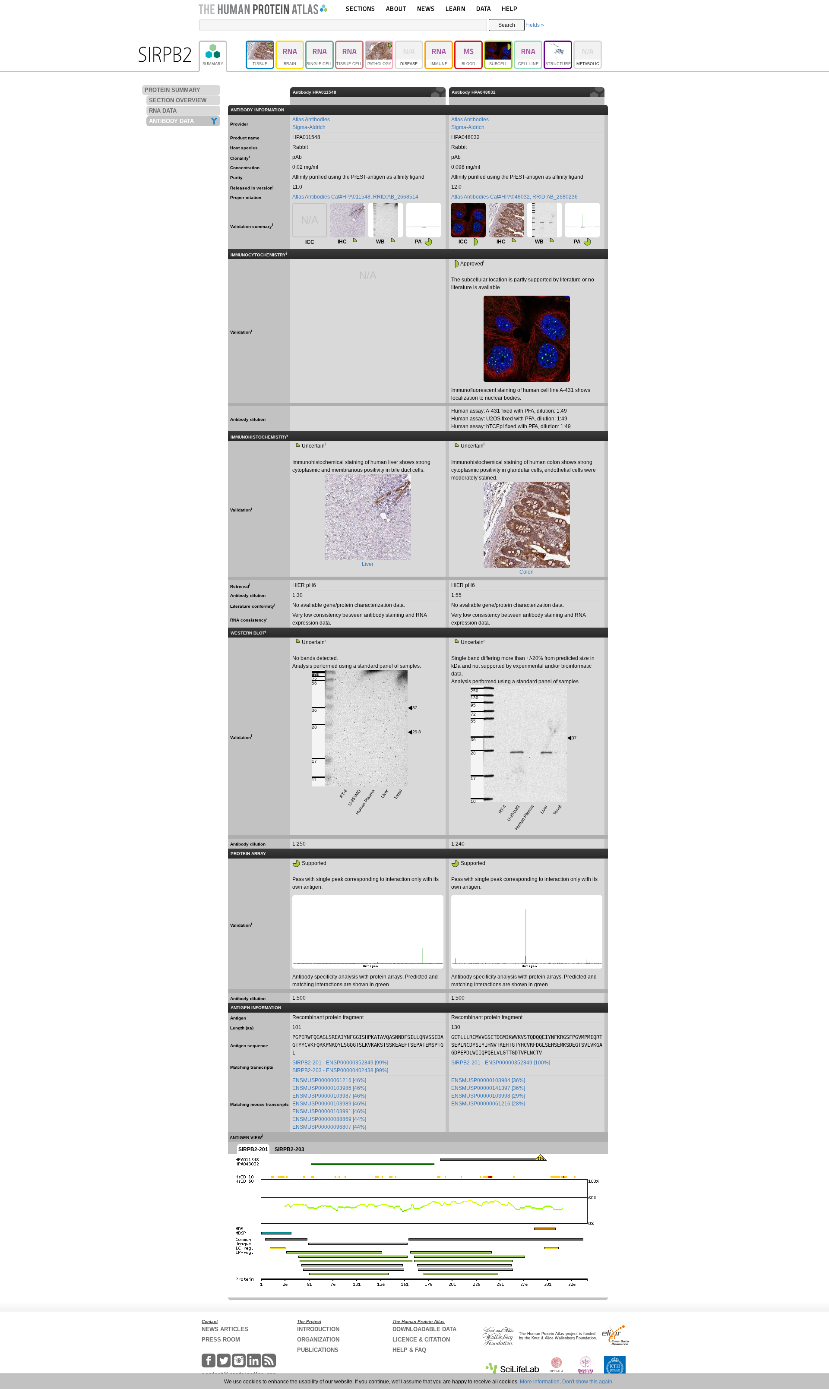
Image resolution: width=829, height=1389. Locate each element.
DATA (483, 8)
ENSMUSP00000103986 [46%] (329, 1088)
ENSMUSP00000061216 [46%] (329, 1080)
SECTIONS (360, 8)
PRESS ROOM (221, 1339)
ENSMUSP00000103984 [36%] (488, 1080)
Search (506, 25)
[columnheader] (606, 92)
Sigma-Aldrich (309, 127)
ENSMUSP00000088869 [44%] (329, 1119)
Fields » (534, 25)
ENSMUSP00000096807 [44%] (329, 1127)
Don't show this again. (588, 1382)
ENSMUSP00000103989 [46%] (329, 1104)
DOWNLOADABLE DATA (424, 1329)
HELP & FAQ (409, 1350)
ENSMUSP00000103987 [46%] (329, 1096)
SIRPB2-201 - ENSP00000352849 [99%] (340, 1063)
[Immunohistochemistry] (347, 220)
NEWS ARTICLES (225, 1329)
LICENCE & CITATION (421, 1339)
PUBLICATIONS (318, 1350)
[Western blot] (385, 220)
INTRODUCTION (318, 1329)
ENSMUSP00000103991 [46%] (329, 1111)
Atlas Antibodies (311, 120)
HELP (509, 8)
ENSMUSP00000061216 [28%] (488, 1104)
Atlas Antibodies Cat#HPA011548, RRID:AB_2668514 (355, 197)
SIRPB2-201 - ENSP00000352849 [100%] (500, 1063)
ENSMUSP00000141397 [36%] (488, 1088)
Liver (367, 564)
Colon (526, 572)
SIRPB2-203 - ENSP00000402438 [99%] (340, 1070)
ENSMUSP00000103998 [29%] (488, 1096)
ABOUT (396, 8)
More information (540, 1382)
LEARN (455, 8)
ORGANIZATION (318, 1339)
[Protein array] (423, 220)
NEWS (426, 8)
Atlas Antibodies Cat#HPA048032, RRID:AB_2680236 (514, 197)
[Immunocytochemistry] (468, 220)
